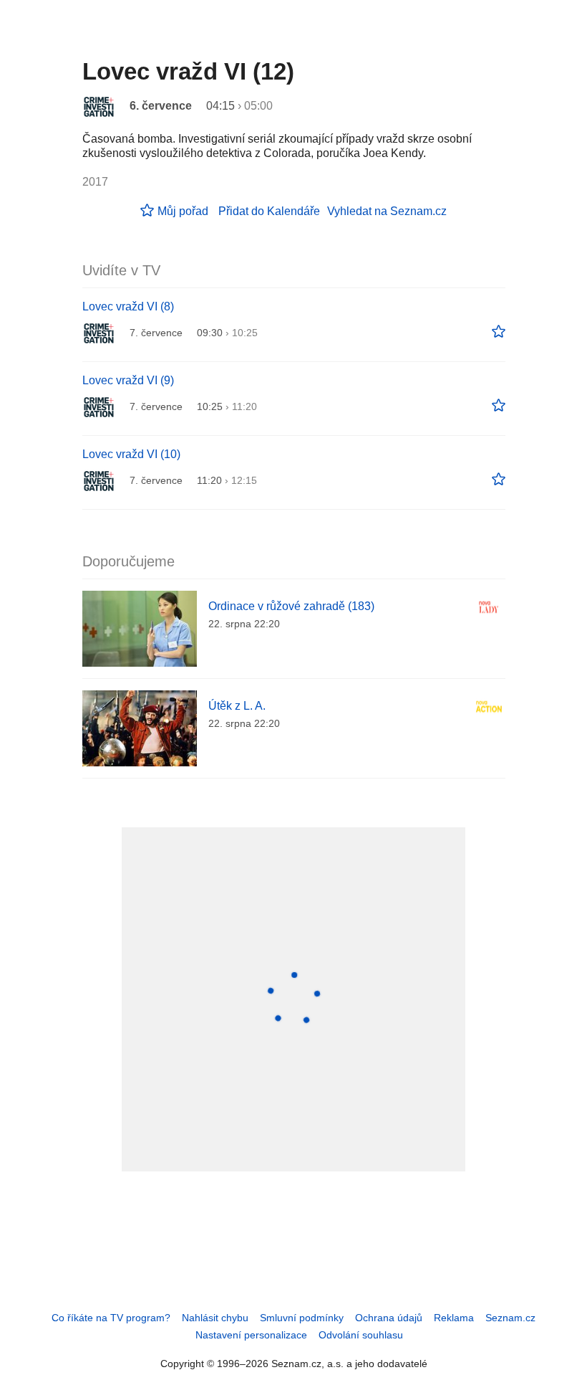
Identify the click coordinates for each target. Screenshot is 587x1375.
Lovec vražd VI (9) (128, 380)
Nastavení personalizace (251, 1335)
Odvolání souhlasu (361, 1335)
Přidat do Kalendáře (269, 211)
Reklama (454, 1317)
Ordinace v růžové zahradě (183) (291, 606)
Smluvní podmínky (302, 1317)
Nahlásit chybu (215, 1317)
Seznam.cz (510, 1317)
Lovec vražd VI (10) (131, 454)
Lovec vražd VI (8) (128, 306)
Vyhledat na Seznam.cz (387, 211)
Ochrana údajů (388, 1317)
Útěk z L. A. (237, 706)
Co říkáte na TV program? (111, 1317)
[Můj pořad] (498, 332)
